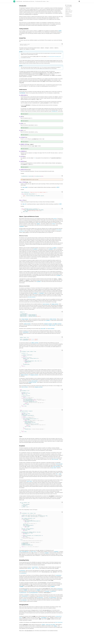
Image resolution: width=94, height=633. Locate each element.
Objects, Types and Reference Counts (68, 11)
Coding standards (68, 6)
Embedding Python (68, 14)
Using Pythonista (19, 1)
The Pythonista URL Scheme (40, 1)
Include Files (67, 8)
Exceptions (67, 13)
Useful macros (67, 9)
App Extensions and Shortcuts (28, 1)
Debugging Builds (68, 16)
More (48, 1)
